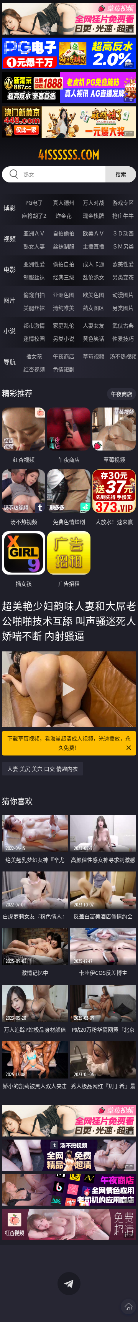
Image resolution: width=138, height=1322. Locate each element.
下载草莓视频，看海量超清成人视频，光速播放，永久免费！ (69, 743)
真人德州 (63, 202)
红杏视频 (34, 369)
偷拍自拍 (63, 264)
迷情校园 (34, 338)
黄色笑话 (93, 338)
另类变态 (123, 277)
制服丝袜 (34, 277)
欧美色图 (93, 294)
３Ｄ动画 (123, 233)
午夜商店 (63, 356)
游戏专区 (123, 202)
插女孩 (34, 356)
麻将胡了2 (34, 215)
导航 (9, 362)
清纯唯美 (63, 307)
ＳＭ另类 (123, 246)
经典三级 (63, 277)
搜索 (120, 174)
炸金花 (64, 215)
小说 (9, 331)
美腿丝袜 (34, 307)
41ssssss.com (69, 154)
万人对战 (93, 202)
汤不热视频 (123, 356)
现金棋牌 (93, 215)
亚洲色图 (63, 294)
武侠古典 (123, 325)
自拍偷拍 (63, 233)
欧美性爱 (123, 264)
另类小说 (63, 338)
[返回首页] (128, 1306)
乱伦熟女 (93, 277)
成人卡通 (93, 264)
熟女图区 (93, 307)
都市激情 (34, 325)
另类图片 (123, 307)
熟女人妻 (34, 246)
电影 (9, 269)
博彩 (9, 208)
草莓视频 (93, 356)
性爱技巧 (123, 338)
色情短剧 (63, 369)
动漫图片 (123, 294)
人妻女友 (93, 325)
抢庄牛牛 (123, 215)
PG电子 (34, 202)
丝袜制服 (63, 246)
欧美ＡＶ (93, 233)
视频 (9, 239)
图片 (9, 300)
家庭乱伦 (63, 325)
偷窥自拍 (34, 294)
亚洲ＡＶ (34, 233)
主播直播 (93, 246)
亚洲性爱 (34, 264)
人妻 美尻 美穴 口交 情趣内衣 (42, 768)
